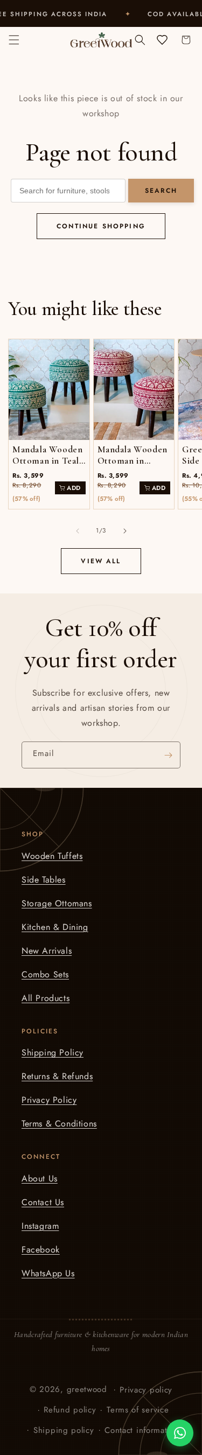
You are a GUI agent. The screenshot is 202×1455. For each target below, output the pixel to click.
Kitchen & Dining (55, 927)
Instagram (40, 1226)
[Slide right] (125, 531)
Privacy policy (146, 1390)
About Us (40, 1178)
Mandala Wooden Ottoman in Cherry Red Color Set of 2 (132, 466)
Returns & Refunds (57, 1076)
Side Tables (44, 879)
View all (101, 561)
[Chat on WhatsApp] (179, 1432)
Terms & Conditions (59, 1123)
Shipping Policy (52, 1052)
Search (161, 190)
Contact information (142, 1430)
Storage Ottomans (57, 903)
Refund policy (70, 1410)
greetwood (87, 1389)
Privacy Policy (49, 1100)
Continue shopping (101, 226)
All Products (45, 998)
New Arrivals (47, 951)
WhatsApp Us (48, 1273)
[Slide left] (77, 531)
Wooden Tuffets (52, 856)
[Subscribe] (168, 755)
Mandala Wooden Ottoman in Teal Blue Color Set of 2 (48, 466)
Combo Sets (45, 974)
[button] (14, 40)
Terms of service (138, 1410)
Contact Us (43, 1202)
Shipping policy (63, 1430)
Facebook (41, 1249)
